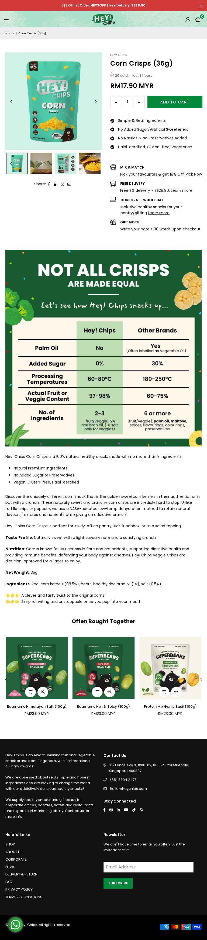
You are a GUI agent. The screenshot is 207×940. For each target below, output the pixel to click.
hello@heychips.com (128, 788)
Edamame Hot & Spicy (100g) (103, 706)
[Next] (95, 101)
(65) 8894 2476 (123, 779)
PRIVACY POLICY (19, 889)
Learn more (181, 190)
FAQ (8, 881)
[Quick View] (42, 692)
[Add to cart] (30, 692)
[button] (198, 19)
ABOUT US (14, 851)
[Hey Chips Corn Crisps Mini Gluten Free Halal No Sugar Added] (90, 163)
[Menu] (6, 19)
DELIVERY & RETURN (21, 874)
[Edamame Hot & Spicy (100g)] (104, 668)
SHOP (10, 844)
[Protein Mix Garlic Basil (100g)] (170, 668)
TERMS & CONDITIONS (23, 896)
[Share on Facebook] (49, 184)
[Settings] (188, 19)
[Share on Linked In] (56, 184)
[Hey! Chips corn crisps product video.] (41, 163)
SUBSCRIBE (118, 883)
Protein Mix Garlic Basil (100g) (170, 706)
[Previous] (12, 101)
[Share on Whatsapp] (63, 184)
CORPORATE (16, 859)
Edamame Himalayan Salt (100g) (37, 706)
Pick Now (194, 174)
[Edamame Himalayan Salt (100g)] (37, 668)
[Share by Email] (69, 184)
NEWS (10, 867)
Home (9, 33)
